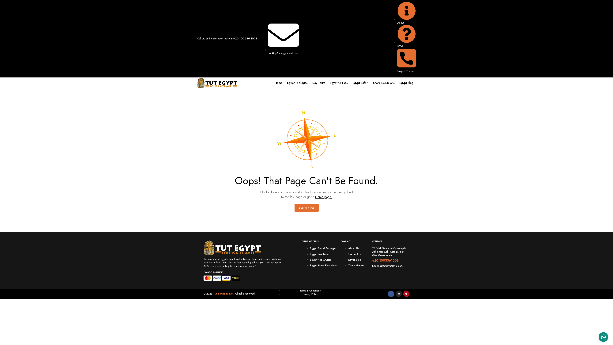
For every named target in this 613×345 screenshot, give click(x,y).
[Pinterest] (406, 294)
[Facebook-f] (391, 294)
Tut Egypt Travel (223, 293)
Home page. (323, 197)
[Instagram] (399, 294)
